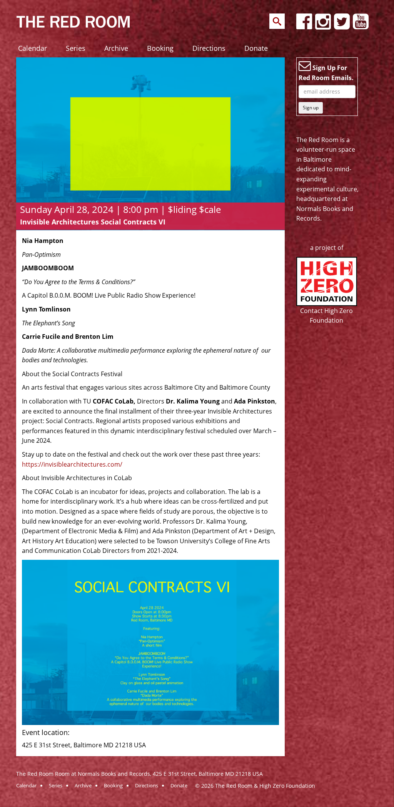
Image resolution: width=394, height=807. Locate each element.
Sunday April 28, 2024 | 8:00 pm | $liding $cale (120, 209)
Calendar (32, 48)
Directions (208, 48)
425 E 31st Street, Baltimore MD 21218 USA (208, 773)
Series (75, 48)
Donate (256, 48)
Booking (160, 48)
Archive (116, 48)
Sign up (311, 107)
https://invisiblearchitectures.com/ (72, 464)
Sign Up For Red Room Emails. (326, 73)
